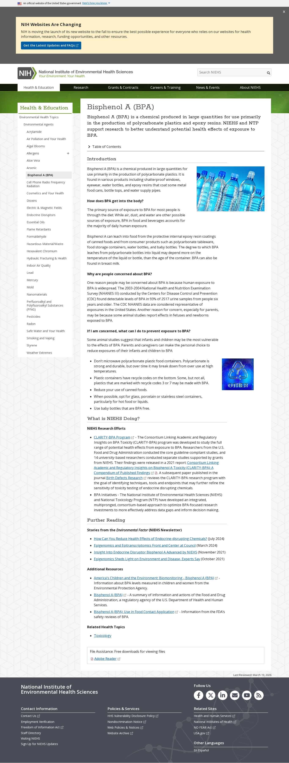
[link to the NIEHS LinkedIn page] (222, 695)
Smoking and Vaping (40, 338)
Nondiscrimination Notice (124, 722)
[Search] (269, 73)
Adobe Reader (105, 658)
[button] (68, 153)
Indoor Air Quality (39, 265)
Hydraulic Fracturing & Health (47, 258)
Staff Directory (31, 733)
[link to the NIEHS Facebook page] (198, 695)
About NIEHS (250, 87)
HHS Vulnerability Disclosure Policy (131, 716)
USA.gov (199, 733)
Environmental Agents (38, 124)
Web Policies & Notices (123, 727)
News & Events (208, 87)
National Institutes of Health (213, 722)
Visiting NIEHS (30, 738)
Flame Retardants (39, 229)
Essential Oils (36, 222)
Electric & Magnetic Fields (44, 208)
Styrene (32, 345)
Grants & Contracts (123, 87)
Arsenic (32, 168)
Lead (30, 273)
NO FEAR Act (203, 727)
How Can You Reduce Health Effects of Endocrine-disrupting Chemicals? (150, 538)
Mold (30, 287)
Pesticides (33, 317)
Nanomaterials (37, 294)
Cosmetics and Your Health (45, 193)
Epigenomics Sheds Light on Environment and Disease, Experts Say (147, 559)
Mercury (32, 280)
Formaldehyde (36, 236)
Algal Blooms (36, 146)
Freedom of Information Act (40, 727)
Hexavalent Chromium (42, 251)
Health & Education (38, 87)
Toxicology (102, 635)
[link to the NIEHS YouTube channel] (247, 695)
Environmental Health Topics (39, 117)
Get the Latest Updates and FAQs (49, 45)
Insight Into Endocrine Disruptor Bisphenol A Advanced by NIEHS (145, 552)
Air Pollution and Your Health (46, 139)
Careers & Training (165, 87)
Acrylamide (34, 132)
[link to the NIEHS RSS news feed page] (259, 695)
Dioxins (32, 201)
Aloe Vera (33, 160)
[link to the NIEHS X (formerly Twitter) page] (210, 695)
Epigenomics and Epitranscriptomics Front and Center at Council (145, 545)
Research (81, 87)
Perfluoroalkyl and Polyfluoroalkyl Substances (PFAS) (45, 305)
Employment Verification (37, 722)
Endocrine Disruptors (41, 215)
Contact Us (28, 716)
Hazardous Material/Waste (45, 244)
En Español (201, 750)
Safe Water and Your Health (46, 331)
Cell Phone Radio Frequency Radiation (46, 184)
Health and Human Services (212, 716)
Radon (31, 324)
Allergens (33, 153)
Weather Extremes (39, 353)
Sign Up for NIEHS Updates (39, 744)
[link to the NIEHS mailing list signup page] (234, 695)
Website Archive (118, 733)
